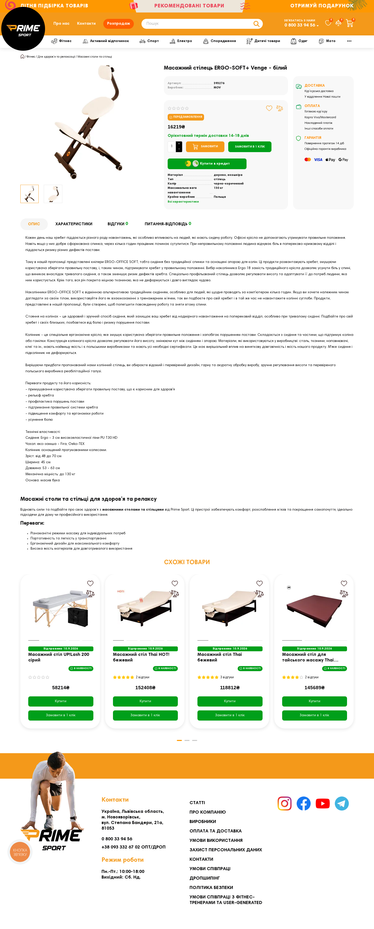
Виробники (203, 822)
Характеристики (73, 224)
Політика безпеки (211, 888)
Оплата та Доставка (216, 831)
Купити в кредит (215, 164)
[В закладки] (269, 108)
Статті (197, 803)
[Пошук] (256, 24)
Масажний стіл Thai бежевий (219, 658)
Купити (60, 701)
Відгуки (118, 224)
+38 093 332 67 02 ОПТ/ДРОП (134, 847)
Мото (331, 41)
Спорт (153, 41)
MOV (217, 87)
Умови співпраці (210, 869)
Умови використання (216, 841)
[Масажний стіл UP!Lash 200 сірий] (60, 608)
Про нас (61, 24)
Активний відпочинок (109, 41)
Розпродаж (118, 24)
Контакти (86, 24)
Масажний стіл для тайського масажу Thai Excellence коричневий (308, 658)
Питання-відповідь (168, 224)
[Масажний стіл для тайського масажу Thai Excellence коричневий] (314, 608)
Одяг (303, 41)
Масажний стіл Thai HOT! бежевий (141, 658)
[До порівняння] (279, 108)
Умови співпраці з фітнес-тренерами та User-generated (226, 900)
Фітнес (65, 41)
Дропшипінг (205, 878)
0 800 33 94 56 (299, 25)
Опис (34, 224)
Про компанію (208, 812)
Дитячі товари (267, 41)
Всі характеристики (183, 201)
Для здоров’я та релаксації (56, 56)
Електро (184, 41)
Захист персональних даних (226, 850)
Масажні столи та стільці (95, 56)
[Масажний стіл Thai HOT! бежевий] (145, 608)
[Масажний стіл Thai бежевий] (230, 608)
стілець (219, 179)
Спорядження (223, 41)
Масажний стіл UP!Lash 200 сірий (58, 658)
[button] (21, 655)
